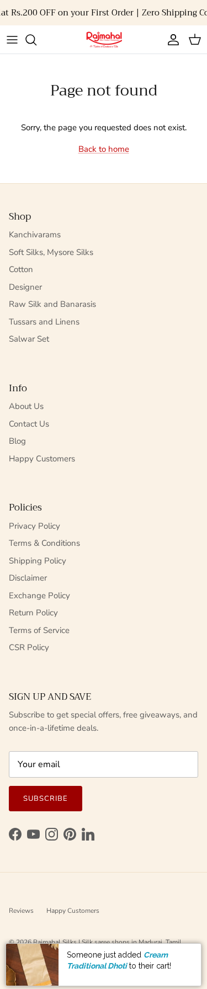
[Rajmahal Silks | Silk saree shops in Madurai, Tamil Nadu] (104, 39)
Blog (17, 440)
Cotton (21, 269)
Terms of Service (39, 630)
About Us (26, 406)
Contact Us (29, 423)
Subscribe (45, 799)
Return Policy (33, 612)
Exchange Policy (39, 595)
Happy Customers (42, 458)
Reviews (21, 910)
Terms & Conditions (44, 543)
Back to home (103, 149)
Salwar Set (29, 338)
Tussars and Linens (44, 321)
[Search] (36, 40)
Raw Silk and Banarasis (52, 304)
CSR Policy (29, 647)
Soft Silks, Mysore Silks (51, 252)
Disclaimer (28, 577)
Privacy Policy (34, 525)
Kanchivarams (35, 234)
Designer (25, 287)
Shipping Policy (37, 560)
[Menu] (12, 40)
